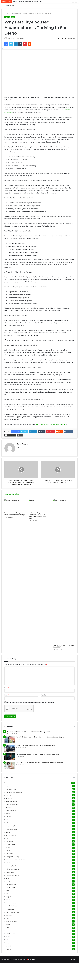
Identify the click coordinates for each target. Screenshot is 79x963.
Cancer (8, 943)
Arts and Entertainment (13, 875)
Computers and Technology (14, 792)
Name (6, 688)
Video (7, 940)
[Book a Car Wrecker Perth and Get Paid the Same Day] (9, 748)
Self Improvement (11, 921)
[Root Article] (10, 5)
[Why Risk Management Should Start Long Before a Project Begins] (9, 739)
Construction (10, 872)
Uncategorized (10, 826)
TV (6, 930)
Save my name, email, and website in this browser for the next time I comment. (30, 702)
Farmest (8, 946)
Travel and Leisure (11, 801)
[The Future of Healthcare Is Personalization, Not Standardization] (9, 765)
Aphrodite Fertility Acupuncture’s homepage (51, 424)
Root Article (22, 444)
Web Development (11, 835)
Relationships (10, 909)
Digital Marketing (11, 810)
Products (8, 850)
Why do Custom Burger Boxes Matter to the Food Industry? (15, 514)
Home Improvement (12, 804)
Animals (8, 863)
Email (6, 695)
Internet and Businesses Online (15, 860)
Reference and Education (13, 869)
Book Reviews (10, 949)
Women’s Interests (11, 903)
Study (7, 918)
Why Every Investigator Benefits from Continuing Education (30, 1)
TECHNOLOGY (10, 933)
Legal (7, 878)
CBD (7, 893)
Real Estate (9, 853)
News (7, 890)
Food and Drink (10, 844)
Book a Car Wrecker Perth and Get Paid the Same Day (35, 745)
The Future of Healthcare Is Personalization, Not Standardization (39, 763)
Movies (8, 924)
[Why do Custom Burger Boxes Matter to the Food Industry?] (15, 505)
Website (43, 695)
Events (8, 900)
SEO (7, 838)
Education (9, 798)
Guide (12, 13)
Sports (8, 881)
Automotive (9, 841)
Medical (8, 847)
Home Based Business (12, 912)
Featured (7, 17)
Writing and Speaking (12, 857)
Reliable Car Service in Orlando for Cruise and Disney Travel (28, 732)
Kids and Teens (10, 887)
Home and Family (11, 866)
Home (8, 13)
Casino (8, 927)
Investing (8, 937)
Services (8, 795)
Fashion (8, 813)
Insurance (9, 915)
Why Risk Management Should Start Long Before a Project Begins (40, 737)
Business (8, 786)
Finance (8, 832)
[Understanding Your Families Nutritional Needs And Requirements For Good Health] (39, 505)
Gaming (8, 820)
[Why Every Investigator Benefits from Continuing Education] (9, 756)
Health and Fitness (11, 789)
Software (8, 817)
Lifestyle (8, 807)
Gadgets (8, 897)
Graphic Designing (11, 906)
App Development (11, 829)
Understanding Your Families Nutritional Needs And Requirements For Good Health (39, 515)
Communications (11, 884)
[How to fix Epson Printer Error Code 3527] (64, 571)
